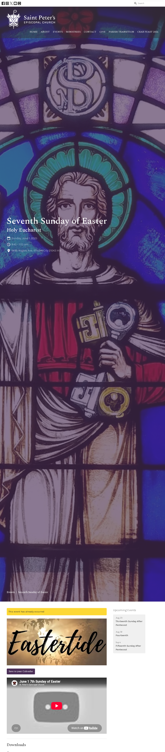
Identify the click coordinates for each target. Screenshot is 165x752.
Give (102, 32)
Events (58, 32)
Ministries (73, 32)
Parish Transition (121, 32)
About (45, 32)
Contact (90, 32)
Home (34, 32)
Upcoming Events (124, 610)
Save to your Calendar (21, 671)
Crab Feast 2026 (147, 32)
